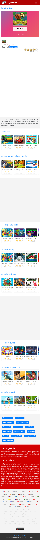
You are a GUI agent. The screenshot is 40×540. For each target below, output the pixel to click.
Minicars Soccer (31, 405)
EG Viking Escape (19, 169)
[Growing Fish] (19, 232)
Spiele (13, 494)
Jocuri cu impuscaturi (10, 367)
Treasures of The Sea (7, 145)
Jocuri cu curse (8, 343)
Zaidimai (13, 504)
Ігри (11, 499)
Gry (36, 499)
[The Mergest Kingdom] (7, 282)
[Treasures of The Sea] (7, 139)
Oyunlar (23, 504)
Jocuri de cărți (7, 249)
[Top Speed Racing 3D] (19, 139)
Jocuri (19, 499)
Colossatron (19, 287)
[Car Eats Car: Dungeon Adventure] (19, 350)
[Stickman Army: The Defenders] (31, 282)
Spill (11, 496)
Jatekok (27, 499)
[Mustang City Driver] (31, 350)
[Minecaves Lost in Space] (31, 232)
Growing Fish (19, 238)
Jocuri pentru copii (9, 225)
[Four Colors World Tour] (7, 232)
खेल (14, 524)
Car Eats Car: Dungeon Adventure (23, 356)
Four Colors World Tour (8, 238)
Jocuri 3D (5, 436)
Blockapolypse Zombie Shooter (10, 381)
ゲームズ (24, 524)
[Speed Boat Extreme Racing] (31, 164)
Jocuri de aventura (8, 422)
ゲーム (28, 506)
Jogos (32, 491)
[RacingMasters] (7, 350)
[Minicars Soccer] (31, 400)
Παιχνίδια (19, 506)
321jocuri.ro (11, 2)
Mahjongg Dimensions (20, 263)
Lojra (31, 504)
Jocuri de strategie (9, 274)
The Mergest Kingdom (7, 287)
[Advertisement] (20, 86)
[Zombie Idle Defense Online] (31, 375)
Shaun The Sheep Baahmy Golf (23, 405)
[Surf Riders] (7, 400)
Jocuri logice (13, 47)
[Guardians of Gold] (7, 164)
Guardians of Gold (7, 169)
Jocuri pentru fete (16, 436)
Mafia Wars (19, 381)
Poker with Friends (31, 263)
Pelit (32, 496)
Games (7, 491)
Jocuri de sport (8, 392)
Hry (6, 501)
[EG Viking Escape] (19, 164)
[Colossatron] (19, 282)
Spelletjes (22, 494)
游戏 (19, 524)
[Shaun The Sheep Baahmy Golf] (19, 400)
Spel (18, 496)
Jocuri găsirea (7, 431)
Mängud (31, 501)
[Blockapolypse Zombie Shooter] (7, 375)
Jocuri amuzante (7, 418)
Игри (29, 523)
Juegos (4, 523)
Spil (25, 496)
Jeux (31, 494)
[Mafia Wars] (19, 375)
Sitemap (24, 535)
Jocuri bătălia (6, 427)
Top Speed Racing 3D (20, 145)
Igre (13, 501)
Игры (24, 491)
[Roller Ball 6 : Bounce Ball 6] (31, 139)
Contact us (16, 535)
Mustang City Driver (31, 356)
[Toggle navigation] (36, 2)
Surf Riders (7, 405)
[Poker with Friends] (31, 257)
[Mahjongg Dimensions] (19, 257)
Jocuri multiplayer (8, 440)
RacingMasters (7, 356)
